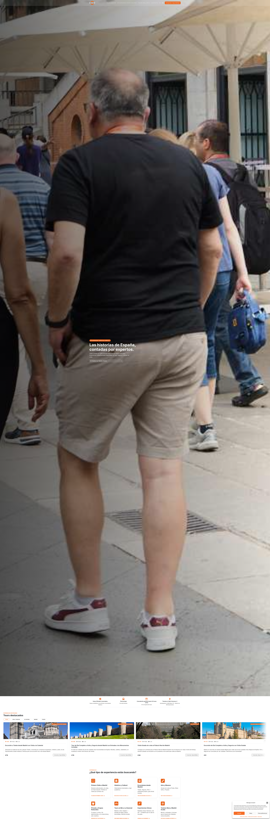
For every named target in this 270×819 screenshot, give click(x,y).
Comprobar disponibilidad (173, 3)
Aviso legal (259, 816)
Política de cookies (243, 816)
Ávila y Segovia (16, 719)
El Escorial (27, 719)
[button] (267, 802)
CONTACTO (154, 3)
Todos (6, 719)
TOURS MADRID (111, 3)
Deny (250, 813)
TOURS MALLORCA (144, 3)
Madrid (35, 719)
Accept (239, 813)
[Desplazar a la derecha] (265, 740)
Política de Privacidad (252, 816)
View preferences (262, 813)
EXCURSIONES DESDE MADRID (126, 3)
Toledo (43, 719)
